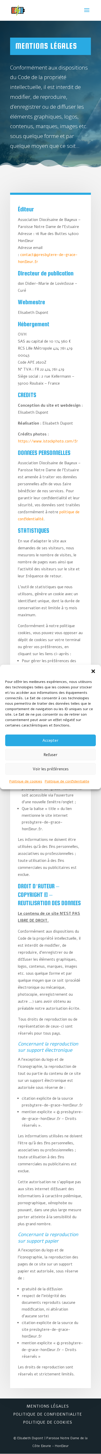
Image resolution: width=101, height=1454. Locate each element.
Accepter (50, 740)
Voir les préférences (51, 769)
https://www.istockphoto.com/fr (48, 441)
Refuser (50, 754)
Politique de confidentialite (67, 781)
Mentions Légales (48, 1406)
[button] (93, 671)
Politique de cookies (25, 781)
